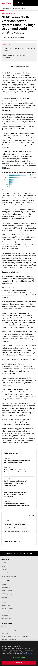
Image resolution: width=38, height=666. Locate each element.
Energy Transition (20, 524)
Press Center (5, 573)
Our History (4, 566)
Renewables (25, 531)
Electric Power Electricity (12, 531)
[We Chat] (31, 553)
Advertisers (4, 597)
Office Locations (6, 618)
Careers (3, 626)
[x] (14, 553)
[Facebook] (17, 553)
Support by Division (7, 608)
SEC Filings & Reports (7, 594)
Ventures (4, 569)
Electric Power (9, 524)
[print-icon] (29, 515)
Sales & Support (6, 605)
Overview (4, 584)
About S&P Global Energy (8, 639)
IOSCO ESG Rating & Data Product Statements (14, 636)
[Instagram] (21, 553)
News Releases (6, 587)
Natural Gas (8, 528)
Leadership (4, 633)
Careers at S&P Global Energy (10, 576)
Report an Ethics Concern (8, 612)
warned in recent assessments (22, 133)
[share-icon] (33, 515)
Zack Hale (21, 37)
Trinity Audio (18, 66)
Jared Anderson (9, 37)
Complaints (4, 615)
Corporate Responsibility (8, 630)
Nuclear (16, 528)
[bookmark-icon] (26, 515)
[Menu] (35, 3)
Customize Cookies (19, 657)
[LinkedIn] (27, 553)
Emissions (24, 528)
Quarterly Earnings (6, 590)
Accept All (19, 662)
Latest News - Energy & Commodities (14, 8)
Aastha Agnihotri (14, 541)
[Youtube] (24, 553)
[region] (19, 653)
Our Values (4, 563)
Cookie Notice (27, 653)
